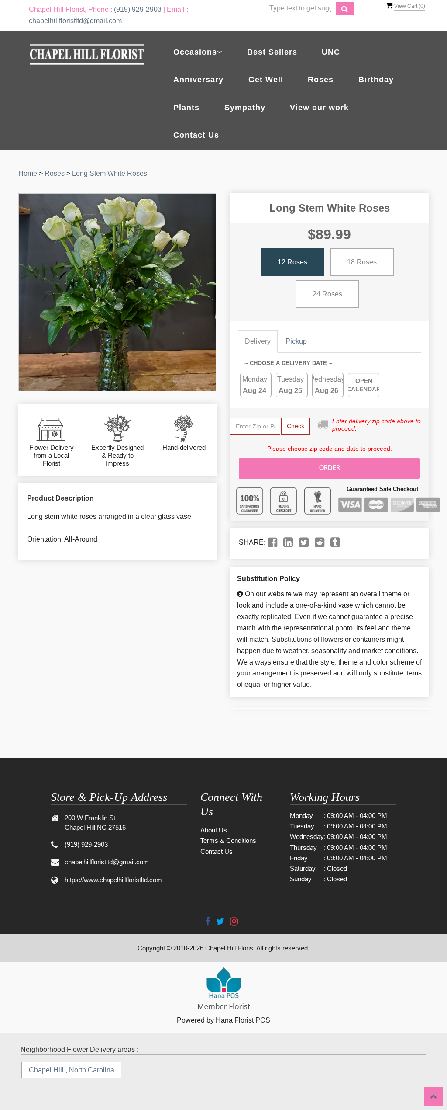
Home (27, 173)
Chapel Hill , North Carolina (71, 1070)
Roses (321, 79)
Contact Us (196, 135)
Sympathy (244, 107)
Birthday (376, 79)
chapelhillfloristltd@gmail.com (75, 20)
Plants (186, 107)
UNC (331, 52)
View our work (319, 107)
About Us (213, 830)
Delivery (258, 341)
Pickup (296, 341)
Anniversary (198, 79)
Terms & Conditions (228, 840)
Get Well (265, 79)
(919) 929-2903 (138, 9)
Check (295, 425)
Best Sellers (272, 52)
